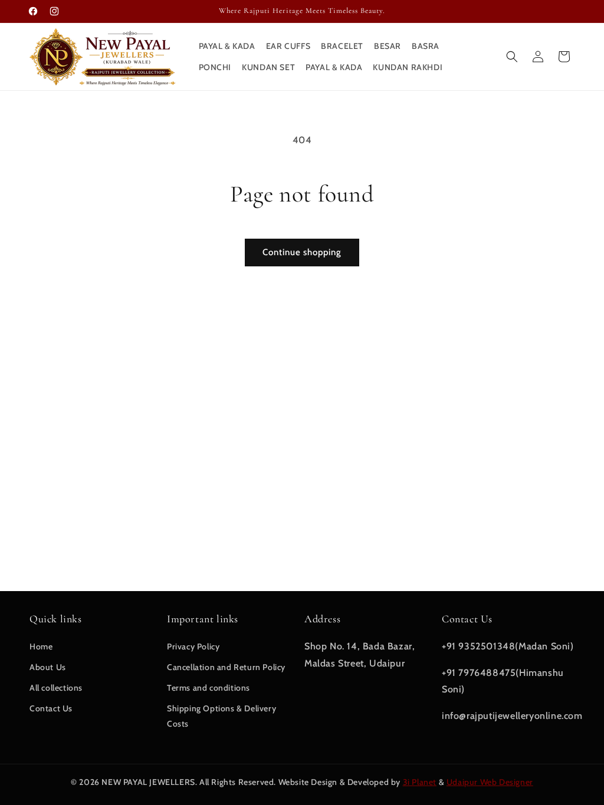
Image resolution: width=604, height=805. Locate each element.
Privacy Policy (193, 646)
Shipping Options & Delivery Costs (221, 715)
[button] (512, 57)
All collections (56, 687)
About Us (47, 667)
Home (40, 646)
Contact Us (51, 708)
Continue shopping (302, 252)
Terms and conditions (208, 687)
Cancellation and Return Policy (226, 667)
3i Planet (419, 782)
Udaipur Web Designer (490, 782)
